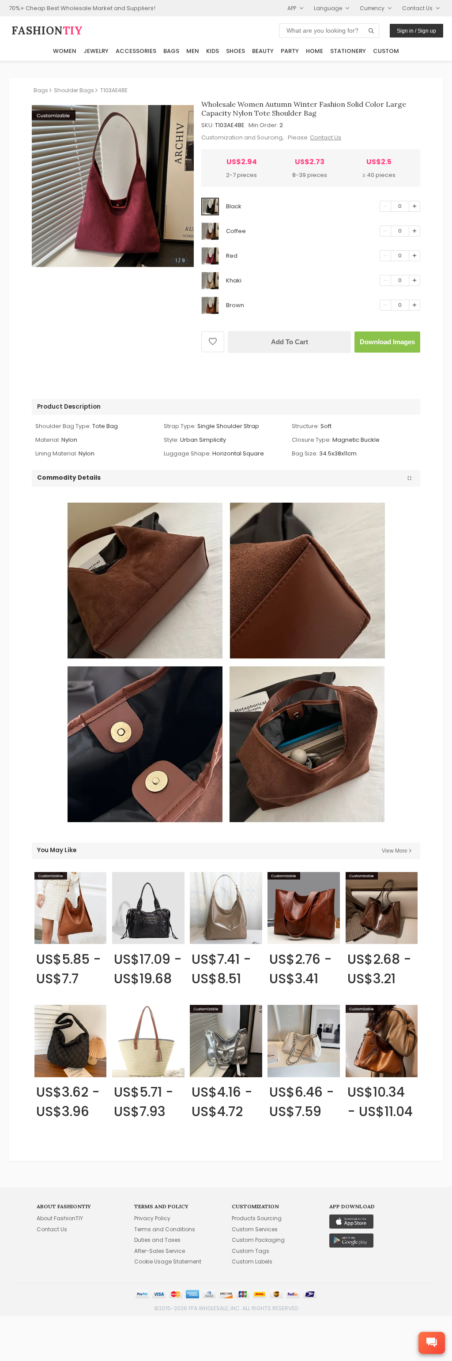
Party (290, 51)
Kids (212, 51)
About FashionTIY (60, 1218)
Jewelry (96, 51)
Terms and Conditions (164, 1229)
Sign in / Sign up (416, 31)
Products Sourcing (257, 1218)
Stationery (348, 51)
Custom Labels (252, 1261)
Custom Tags (250, 1251)
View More (394, 851)
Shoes (235, 51)
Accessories (136, 51)
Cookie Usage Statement (167, 1261)
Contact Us (325, 137)
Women (64, 51)
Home (314, 51)
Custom (386, 51)
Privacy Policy (152, 1218)
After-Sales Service (159, 1251)
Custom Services (255, 1229)
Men (192, 51)
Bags (171, 51)
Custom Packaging (258, 1240)
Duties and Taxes (157, 1240)
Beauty (263, 51)
